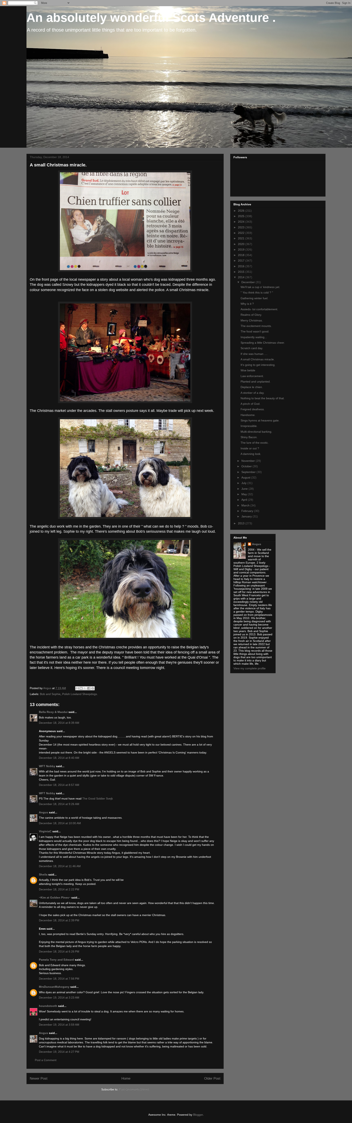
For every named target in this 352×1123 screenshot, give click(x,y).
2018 (241, 255)
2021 (241, 238)
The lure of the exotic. (255, 442)
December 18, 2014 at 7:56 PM (59, 978)
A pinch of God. (250, 403)
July (244, 483)
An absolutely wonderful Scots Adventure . (151, 17)
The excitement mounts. (256, 326)
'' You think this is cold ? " (257, 292)
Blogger (198, 1114)
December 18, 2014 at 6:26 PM (59, 951)
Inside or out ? (250, 448)
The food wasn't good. (255, 331)
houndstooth (48, 1006)
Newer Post (38, 1078)
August (246, 477)
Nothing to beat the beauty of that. (263, 398)
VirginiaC (45, 831)
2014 (241, 277)
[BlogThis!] (81, 688)
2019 (241, 249)
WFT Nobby (47, 766)
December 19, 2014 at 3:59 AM (59, 1024)
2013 (241, 523)
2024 (241, 221)
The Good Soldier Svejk (97, 798)
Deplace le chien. (252, 387)
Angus (43, 812)
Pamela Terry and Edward (56, 959)
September (248, 472)
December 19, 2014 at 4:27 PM (59, 1051)
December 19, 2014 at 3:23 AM (59, 997)
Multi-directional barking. (256, 431)
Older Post (212, 1078)
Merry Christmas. (252, 320)
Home (125, 1078)
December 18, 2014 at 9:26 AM (59, 804)
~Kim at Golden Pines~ (54, 897)
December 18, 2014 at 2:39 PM (59, 920)
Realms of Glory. (251, 314)
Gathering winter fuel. (254, 298)
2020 (241, 244)
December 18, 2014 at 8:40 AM (59, 757)
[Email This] (77, 688)
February (247, 511)
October (247, 466)
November (248, 460)
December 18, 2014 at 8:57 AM (59, 784)
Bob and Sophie (50, 694)
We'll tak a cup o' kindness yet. (260, 287)
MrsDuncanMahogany (54, 986)
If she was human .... (254, 353)
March (245, 505)
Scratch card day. (252, 348)
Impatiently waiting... (254, 337)
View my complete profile (249, 668)
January (247, 516)
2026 (241, 210)
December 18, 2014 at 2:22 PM (59, 889)
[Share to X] (85, 688)
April (244, 499)
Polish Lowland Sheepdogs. (80, 694)
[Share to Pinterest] (93, 688)
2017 (241, 260)
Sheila (43, 874)
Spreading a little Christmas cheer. (263, 342)
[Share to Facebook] (89, 688)
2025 (241, 216)
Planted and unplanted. (256, 381)
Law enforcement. (252, 376)
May (244, 494)
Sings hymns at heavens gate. (260, 420)
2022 (241, 232)
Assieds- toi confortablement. (259, 309)
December (248, 282)
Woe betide (248, 370)
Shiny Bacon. (249, 437)
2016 (241, 266)
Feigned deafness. (253, 409)
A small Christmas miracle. (258, 359)
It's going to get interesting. (258, 364)
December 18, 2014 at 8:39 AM (59, 722)
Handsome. (248, 415)
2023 (241, 227)
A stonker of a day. (252, 392)
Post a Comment (45, 1060)
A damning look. (251, 453)
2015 (241, 271)
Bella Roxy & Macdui (53, 712)
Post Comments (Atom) (134, 1089)
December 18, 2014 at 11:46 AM (60, 866)
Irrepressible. (249, 426)
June (245, 488)
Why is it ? (247, 303)
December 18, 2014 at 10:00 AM (60, 823)
